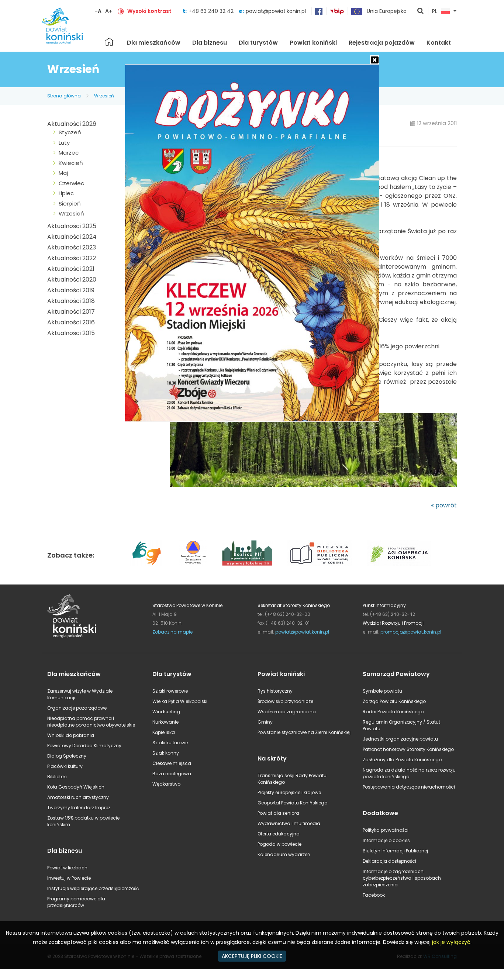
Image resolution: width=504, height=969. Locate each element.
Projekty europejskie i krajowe (289, 792)
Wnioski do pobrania (70, 735)
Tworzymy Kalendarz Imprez (78, 807)
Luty (64, 142)
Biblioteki (57, 776)
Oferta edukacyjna (279, 834)
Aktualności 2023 (71, 247)
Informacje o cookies (386, 840)
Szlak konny (165, 753)
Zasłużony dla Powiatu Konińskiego (402, 759)
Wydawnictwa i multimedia (289, 823)
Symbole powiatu (382, 691)
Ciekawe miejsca (171, 763)
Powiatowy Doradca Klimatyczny (84, 745)
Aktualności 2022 (71, 258)
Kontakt (439, 42)
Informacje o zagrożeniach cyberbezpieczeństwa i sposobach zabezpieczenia (402, 878)
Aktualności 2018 (71, 301)
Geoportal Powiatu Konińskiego (292, 803)
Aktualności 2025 (71, 226)
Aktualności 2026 (71, 124)
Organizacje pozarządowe (77, 708)
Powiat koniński (313, 42)
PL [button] (434, 11)
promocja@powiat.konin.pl (410, 632)
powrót (446, 505)
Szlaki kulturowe (170, 742)
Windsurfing (166, 711)
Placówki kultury (65, 766)
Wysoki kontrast (149, 11)
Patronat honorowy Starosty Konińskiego (408, 749)
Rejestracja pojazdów (382, 42)
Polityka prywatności (385, 830)
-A (98, 11)
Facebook (374, 895)
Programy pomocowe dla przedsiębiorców (76, 902)
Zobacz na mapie (172, 632)
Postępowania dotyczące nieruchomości (409, 787)
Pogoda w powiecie (279, 844)
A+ (108, 11)
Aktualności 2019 (70, 290)
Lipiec (66, 193)
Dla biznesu (209, 42)
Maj (63, 173)
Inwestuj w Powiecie (69, 878)
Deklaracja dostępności (389, 861)
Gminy (265, 722)
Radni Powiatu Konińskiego (393, 711)
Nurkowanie (165, 722)
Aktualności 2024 (72, 236)
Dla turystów (258, 42)
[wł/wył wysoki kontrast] (121, 11)
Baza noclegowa (171, 773)
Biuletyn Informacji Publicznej (395, 851)
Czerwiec (71, 183)
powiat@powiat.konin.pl (276, 11)
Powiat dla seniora (278, 813)
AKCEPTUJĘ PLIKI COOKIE (252, 956)
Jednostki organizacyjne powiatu (400, 739)
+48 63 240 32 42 (212, 11)
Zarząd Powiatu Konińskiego (394, 701)
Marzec (69, 152)
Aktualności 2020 (71, 279)
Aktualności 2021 (70, 269)
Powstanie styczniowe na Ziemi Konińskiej (304, 732)
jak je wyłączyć (451, 942)
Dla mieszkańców (153, 42)
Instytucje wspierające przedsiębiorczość (93, 888)
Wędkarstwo (166, 784)
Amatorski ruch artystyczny (78, 797)
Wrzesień (104, 96)
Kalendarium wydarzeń (284, 854)
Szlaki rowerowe (170, 691)
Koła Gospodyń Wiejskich (75, 787)
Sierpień (70, 203)
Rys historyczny (275, 691)
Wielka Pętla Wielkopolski (179, 701)
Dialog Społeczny (66, 756)
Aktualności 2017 (71, 311)
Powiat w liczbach (67, 868)
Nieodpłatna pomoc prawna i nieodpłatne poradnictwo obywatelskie (91, 721)
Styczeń (70, 132)
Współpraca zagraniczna (287, 711)
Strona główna (109, 42)
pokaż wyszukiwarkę (420, 11)
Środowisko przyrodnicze (285, 701)
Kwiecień (71, 163)
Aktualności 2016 (71, 322)
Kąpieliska (163, 732)
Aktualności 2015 (71, 333)
